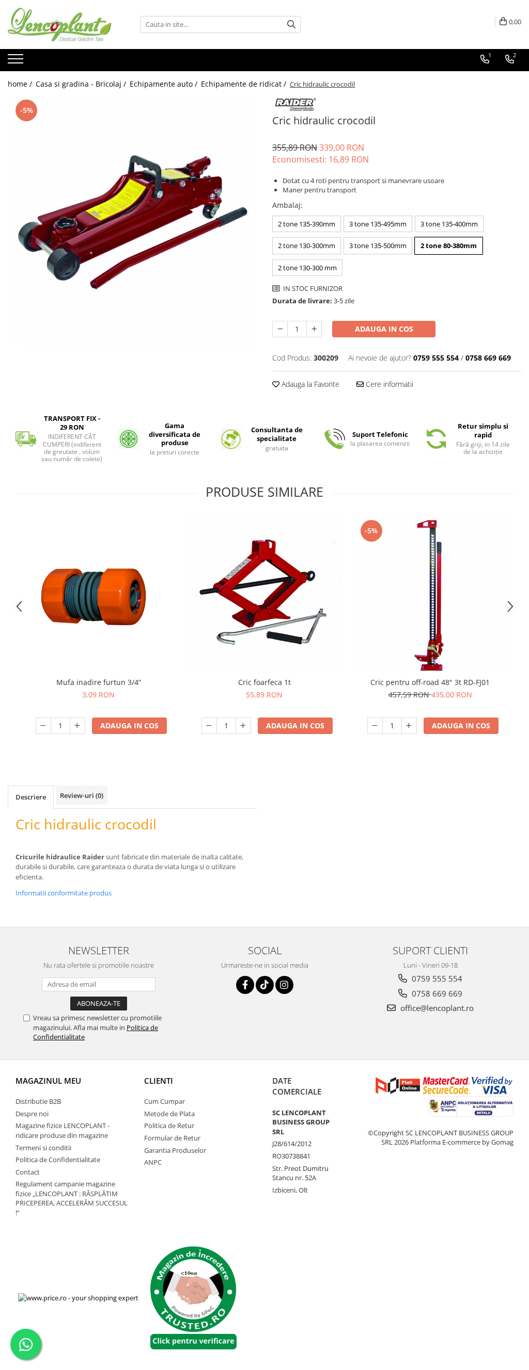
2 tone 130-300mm (306, 245)
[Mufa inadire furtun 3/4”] (98, 594)
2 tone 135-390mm (306, 224)
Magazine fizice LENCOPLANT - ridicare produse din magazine (62, 1130)
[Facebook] (245, 985)
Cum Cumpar (164, 1101)
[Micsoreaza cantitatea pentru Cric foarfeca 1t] (209, 725)
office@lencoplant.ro (436, 1008)
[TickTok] (265, 985)
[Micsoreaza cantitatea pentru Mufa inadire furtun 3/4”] (43, 725)
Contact (27, 1172)
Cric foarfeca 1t (264, 682)
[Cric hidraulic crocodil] (132, 221)
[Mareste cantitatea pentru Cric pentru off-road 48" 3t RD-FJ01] (409, 725)
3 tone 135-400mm (449, 224)
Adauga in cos (384, 329)
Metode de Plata (169, 1113)
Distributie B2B (38, 1101)
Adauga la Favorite (309, 384)
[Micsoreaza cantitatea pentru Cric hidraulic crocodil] (280, 329)
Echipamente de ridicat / (244, 84)
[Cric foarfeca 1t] (264, 594)
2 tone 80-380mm (449, 245)
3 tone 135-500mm (378, 245)
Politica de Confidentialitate (57, 1159)
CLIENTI (158, 1080)
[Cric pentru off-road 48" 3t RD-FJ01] (430, 594)
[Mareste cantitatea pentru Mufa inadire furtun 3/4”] (77, 725)
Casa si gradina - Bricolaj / (82, 84)
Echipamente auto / (164, 84)
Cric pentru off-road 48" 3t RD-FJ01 (430, 682)
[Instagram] (284, 985)
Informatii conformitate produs (63, 893)
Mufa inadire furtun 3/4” (98, 682)
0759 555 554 (436, 978)
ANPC (153, 1162)
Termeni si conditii (43, 1147)
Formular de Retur (172, 1138)
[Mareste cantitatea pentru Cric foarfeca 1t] (243, 725)
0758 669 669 (436, 993)
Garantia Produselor (175, 1150)
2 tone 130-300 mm (307, 267)
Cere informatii (388, 384)
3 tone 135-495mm (378, 224)
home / (21, 84)
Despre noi (32, 1113)
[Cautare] (291, 24)
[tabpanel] (132, 221)
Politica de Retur (169, 1125)
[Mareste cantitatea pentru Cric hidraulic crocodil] (314, 329)
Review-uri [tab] (81, 795)
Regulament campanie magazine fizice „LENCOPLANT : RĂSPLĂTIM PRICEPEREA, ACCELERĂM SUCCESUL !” (71, 1198)
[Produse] (17, 62)
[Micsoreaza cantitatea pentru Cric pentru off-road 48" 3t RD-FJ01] (375, 725)
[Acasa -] (59, 24)
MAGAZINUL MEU (48, 1080)
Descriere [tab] (30, 797)
